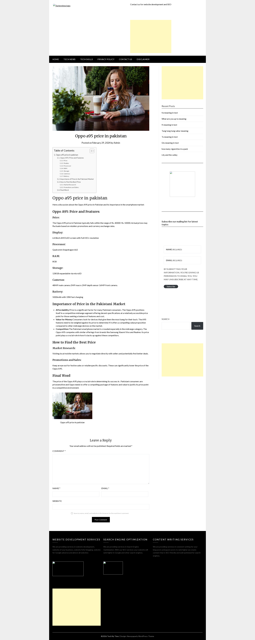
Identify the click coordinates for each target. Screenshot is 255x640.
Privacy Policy (105, 59)
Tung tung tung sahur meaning (175, 131)
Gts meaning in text (170, 143)
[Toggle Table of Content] (91, 151)
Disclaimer (143, 59)
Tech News (69, 59)
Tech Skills (86, 59)
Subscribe (171, 286)
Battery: (66, 176)
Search (165, 319)
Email (105, 488)
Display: (66, 163)
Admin (117, 142)
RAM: (65, 168)
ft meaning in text (169, 125)
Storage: (66, 171)
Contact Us (125, 59)
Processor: (67, 166)
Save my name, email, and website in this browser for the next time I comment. (101, 513)
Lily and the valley (169, 155)
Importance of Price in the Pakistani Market (77, 179)
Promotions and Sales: (71, 187)
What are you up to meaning (174, 119)
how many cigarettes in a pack (175, 149)
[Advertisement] (150, 36)
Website (57, 501)
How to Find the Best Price (70, 182)
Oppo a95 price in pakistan (67, 155)
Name (56, 488)
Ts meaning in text (170, 137)
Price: (65, 160)
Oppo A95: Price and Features (72, 158)
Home (55, 59)
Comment (59, 451)
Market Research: (70, 185)
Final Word (64, 190)
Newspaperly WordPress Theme (140, 636)
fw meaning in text (170, 113)
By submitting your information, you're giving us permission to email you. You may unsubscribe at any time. (181, 274)
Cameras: (67, 174)
